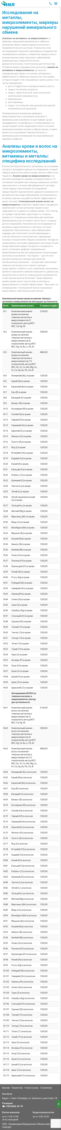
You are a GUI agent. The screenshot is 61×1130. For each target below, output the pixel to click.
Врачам (6, 1088)
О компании (46, 1088)
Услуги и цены (31, 1088)
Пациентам (17, 1088)
